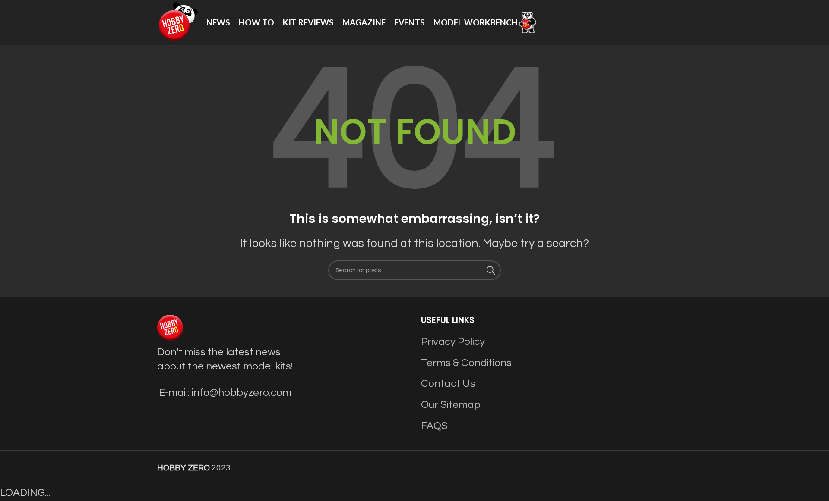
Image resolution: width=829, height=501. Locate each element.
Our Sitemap (451, 404)
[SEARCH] (491, 270)
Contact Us (448, 383)
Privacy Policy (453, 341)
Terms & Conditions (466, 362)
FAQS (434, 425)
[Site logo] (177, 21)
